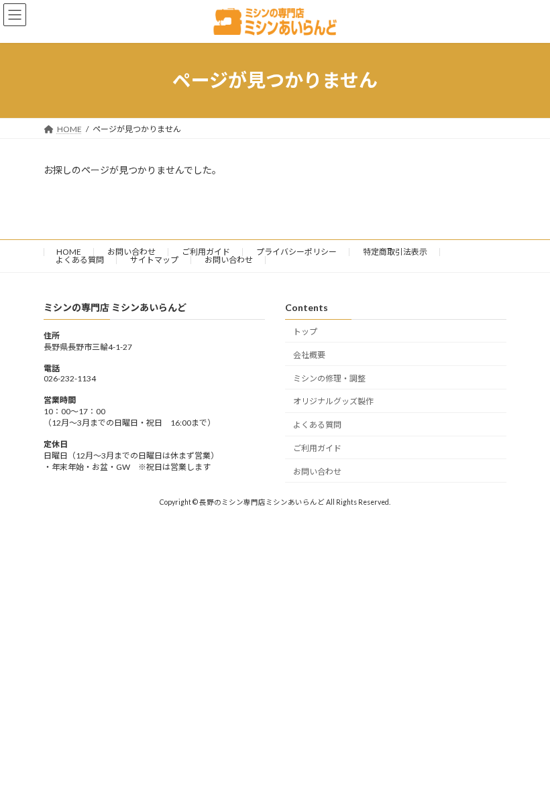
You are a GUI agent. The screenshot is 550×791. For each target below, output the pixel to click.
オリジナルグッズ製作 (333, 401)
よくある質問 (80, 260)
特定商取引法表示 (395, 252)
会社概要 (309, 355)
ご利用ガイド (206, 252)
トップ (305, 331)
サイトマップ (154, 260)
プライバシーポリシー (296, 252)
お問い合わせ (131, 252)
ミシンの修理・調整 (329, 378)
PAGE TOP (524, 753)
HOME (68, 252)
